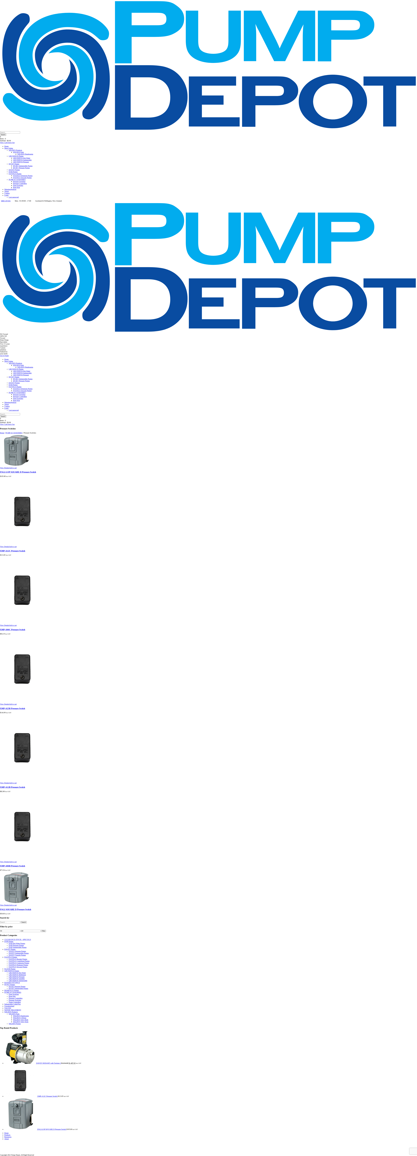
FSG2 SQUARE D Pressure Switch (15, 909)
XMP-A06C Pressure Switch (12, 629)
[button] (13, 468)
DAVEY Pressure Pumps (17, 951)
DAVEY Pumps (14, 170)
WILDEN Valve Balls (20, 1020)
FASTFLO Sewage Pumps (22, 178)
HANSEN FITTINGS (12, 983)
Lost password (14, 197)
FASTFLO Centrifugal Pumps (19, 961)
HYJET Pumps (14, 164)
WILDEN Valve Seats (20, 1022)
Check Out (11, 143)
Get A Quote (4, 356)
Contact (7, 193)
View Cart (3, 143)
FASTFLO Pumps (15, 174)
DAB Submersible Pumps (17, 947)
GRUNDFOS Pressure (21, 162)
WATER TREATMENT (12, 1010)
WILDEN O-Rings (19, 1018)
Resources (7, 1137)
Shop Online (8, 148)
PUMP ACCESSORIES (17, 180)
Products (7, 1135)
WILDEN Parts (18, 152)
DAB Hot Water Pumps (17, 943)
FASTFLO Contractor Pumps (19, 963)
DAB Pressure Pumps (16, 945)
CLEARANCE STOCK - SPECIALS (17, 939)
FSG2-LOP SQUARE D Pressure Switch (18, 472)
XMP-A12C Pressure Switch (12, 551)
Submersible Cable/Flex (12, 1004)
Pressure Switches (19, 181)
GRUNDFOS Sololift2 (17, 979)
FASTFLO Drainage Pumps (22, 176)
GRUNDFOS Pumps (16, 156)
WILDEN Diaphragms (25, 154)
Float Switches (18, 185)
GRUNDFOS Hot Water (21, 158)
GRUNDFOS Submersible (22, 160)
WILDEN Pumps (15, 1024)
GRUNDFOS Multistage (17, 975)
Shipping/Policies (10, 189)
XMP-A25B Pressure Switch (12, 708)
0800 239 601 (6, 201)
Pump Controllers (15, 1002)
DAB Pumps (13, 172)
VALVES (7, 1008)
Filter (43, 931)
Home (6, 146)
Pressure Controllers (20, 183)
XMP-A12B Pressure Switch (12, 787)
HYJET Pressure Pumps (21, 168)
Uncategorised (9, 1006)
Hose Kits (16, 187)
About (6, 191)
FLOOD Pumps (9, 969)
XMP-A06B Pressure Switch (12, 866)
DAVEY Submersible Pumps (19, 953)
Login (6, 195)
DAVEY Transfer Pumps (17, 955)
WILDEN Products (15, 150)
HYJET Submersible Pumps (22, 166)
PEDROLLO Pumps (11, 990)
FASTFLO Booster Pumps (18, 959)
